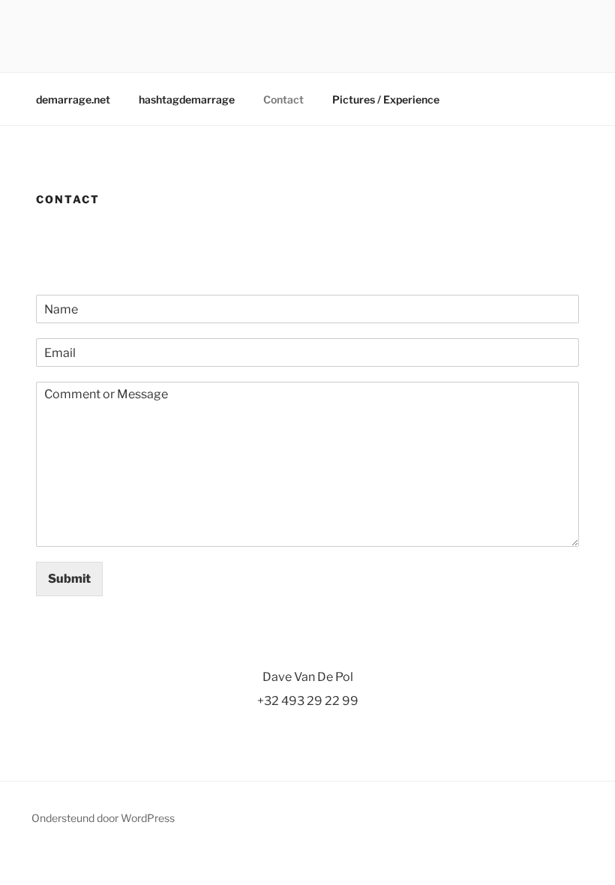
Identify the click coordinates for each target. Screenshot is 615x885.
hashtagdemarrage (187, 99)
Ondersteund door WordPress (103, 818)
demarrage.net (73, 99)
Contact (283, 99)
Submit (69, 579)
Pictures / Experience (386, 99)
